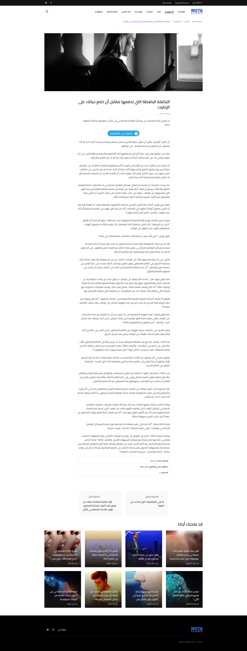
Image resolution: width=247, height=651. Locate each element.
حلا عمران (111, 603)
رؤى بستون (111, 563)
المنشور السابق (152, 496)
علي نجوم (70, 603)
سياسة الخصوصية (182, 3)
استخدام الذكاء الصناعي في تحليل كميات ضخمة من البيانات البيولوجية (63, 595)
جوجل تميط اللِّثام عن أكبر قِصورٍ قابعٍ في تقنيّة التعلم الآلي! (186, 595)
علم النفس (126, 11)
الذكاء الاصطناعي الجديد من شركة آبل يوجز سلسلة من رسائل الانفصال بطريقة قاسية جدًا (104, 597)
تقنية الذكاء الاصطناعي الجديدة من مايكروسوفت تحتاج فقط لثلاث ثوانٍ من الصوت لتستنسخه (64, 557)
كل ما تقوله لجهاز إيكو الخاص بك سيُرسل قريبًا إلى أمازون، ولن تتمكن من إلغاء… (145, 597)
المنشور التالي (94, 496)
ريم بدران (71, 563)
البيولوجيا (99, 11)
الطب (159, 11)
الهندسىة (138, 11)
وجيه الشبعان (191, 603)
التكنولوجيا (169, 11)
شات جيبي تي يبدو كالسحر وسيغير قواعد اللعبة (145, 557)
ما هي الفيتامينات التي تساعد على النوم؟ (147, 504)
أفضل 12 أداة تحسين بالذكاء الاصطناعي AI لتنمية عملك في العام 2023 (104, 555)
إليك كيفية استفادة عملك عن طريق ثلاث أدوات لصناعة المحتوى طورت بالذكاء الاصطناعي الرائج (99, 506)
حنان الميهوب (191, 563)
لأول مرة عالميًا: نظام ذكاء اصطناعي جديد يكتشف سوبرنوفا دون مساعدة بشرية (184, 555)
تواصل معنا (166, 3)
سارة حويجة (150, 563)
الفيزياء (149, 11)
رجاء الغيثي (151, 603)
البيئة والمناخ (112, 11)
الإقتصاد (181, 11)
